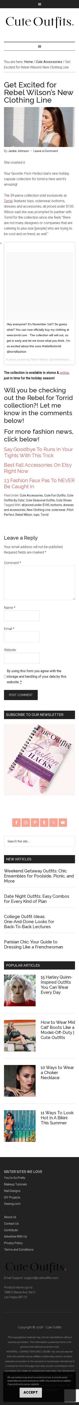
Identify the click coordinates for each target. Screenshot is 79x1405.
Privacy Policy (13, 1243)
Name (9, 608)
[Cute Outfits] (39, 26)
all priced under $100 (35, 505)
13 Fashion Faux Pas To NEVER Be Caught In (39, 483)
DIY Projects (12, 1197)
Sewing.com (12, 1203)
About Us (10, 1217)
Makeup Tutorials (15, 1184)
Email (9, 629)
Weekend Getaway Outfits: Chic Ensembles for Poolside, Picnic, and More (39, 876)
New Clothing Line (38, 509)
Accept (31, 1392)
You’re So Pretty (14, 1177)
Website (10, 650)
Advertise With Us (15, 1236)
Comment (12, 563)
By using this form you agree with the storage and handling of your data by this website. (36, 676)
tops (36, 514)
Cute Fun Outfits (55, 495)
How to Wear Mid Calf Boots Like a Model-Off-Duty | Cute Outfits (58, 1030)
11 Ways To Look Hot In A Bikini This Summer (57, 1117)
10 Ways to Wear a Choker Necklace (57, 1072)
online (64, 373)
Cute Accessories (31, 495)
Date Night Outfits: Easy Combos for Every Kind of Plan (36, 899)
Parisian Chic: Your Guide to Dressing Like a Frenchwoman (33, 944)
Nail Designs (12, 1191)
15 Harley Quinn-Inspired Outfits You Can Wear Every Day (56, 985)
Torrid (8, 201)
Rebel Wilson (23, 514)
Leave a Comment (45, 151)
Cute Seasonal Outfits (40, 500)
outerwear (59, 509)
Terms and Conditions (18, 1249)
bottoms (56, 505)
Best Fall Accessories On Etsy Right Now (37, 468)
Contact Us (11, 1223)
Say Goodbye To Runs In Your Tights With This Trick (38, 452)
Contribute (11, 1230)
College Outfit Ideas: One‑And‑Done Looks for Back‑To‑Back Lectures (29, 921)
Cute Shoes (64, 500)
